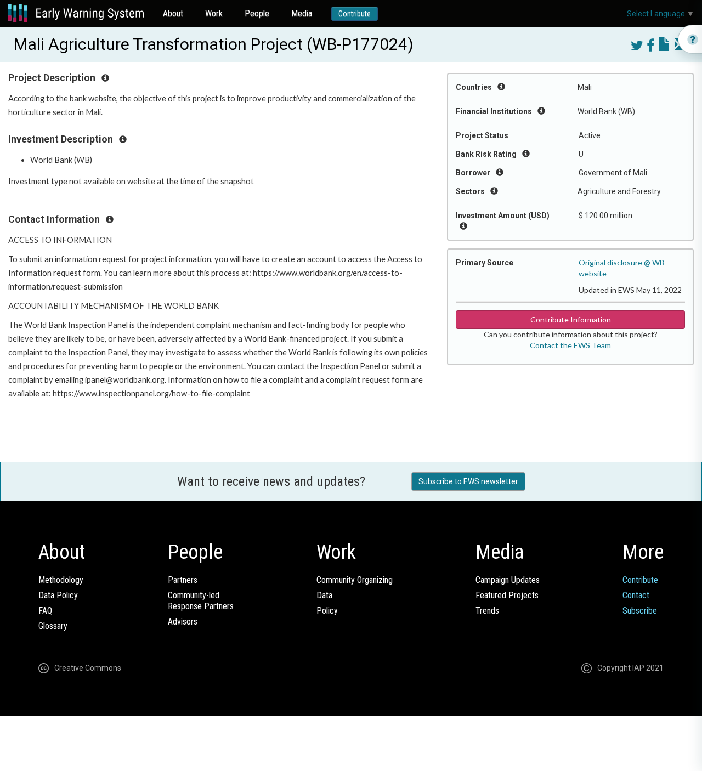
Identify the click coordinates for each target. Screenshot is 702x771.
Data (324, 595)
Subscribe (639, 610)
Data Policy (58, 595)
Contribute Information (570, 319)
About (173, 13)
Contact (635, 595)
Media (301, 13)
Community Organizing (354, 580)
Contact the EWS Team (570, 345)
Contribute (354, 13)
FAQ (45, 610)
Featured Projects (507, 595)
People (257, 13)
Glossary (52, 626)
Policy (327, 610)
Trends (487, 610)
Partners (182, 580)
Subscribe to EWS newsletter (468, 481)
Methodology (60, 580)
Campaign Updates (507, 580)
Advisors (182, 621)
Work (214, 13)
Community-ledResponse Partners (201, 600)
